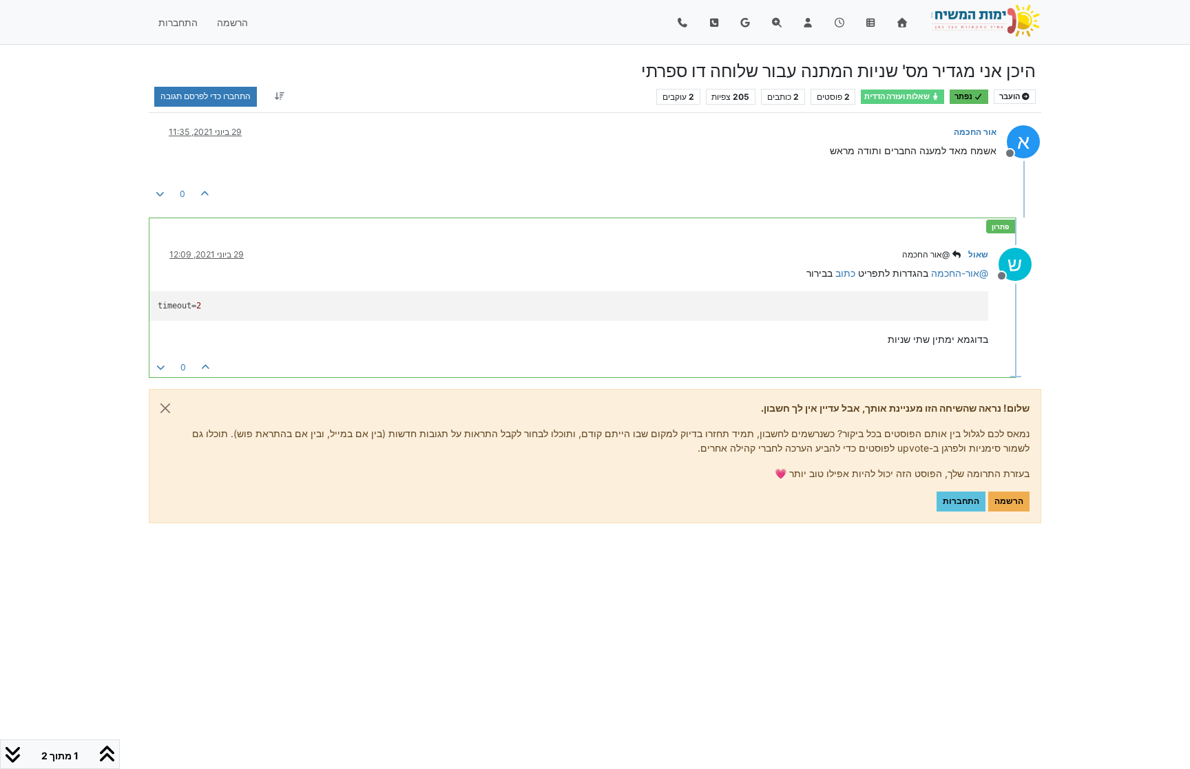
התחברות (961, 501)
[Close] (165, 408)
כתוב (845, 273)
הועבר (1010, 96)
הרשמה (1008, 501)
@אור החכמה (927, 254)
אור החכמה (975, 132)
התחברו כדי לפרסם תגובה (205, 96)
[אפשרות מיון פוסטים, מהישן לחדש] (279, 96)
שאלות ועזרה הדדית (897, 96)
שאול (978, 254)
